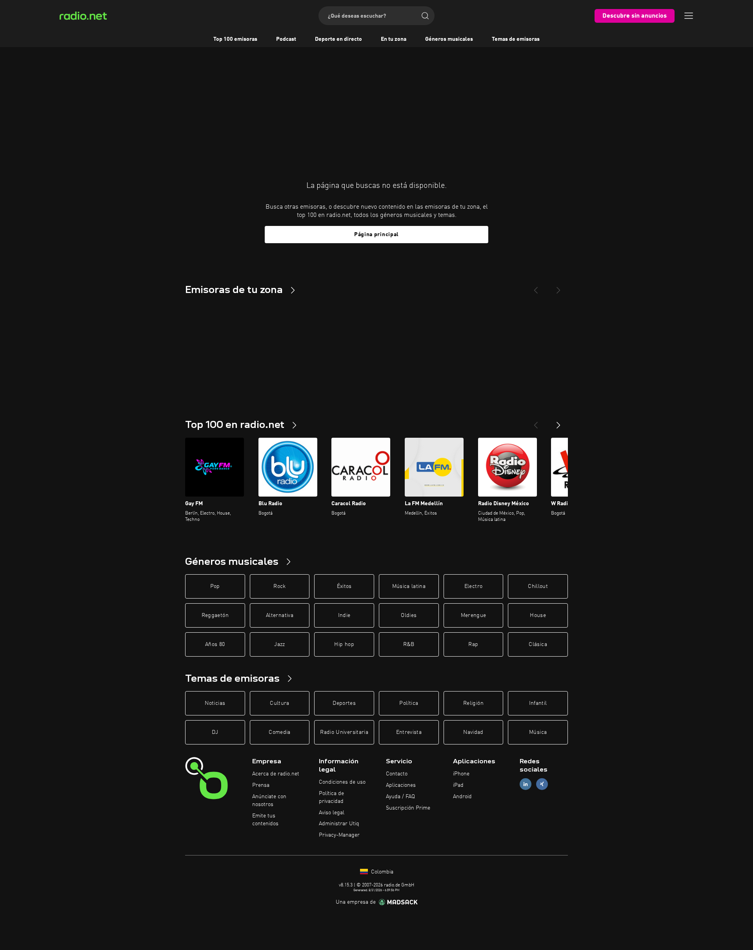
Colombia (381, 872)
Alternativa (279, 615)
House (538, 615)
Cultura (279, 703)
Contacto (396, 774)
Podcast (286, 39)
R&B (409, 644)
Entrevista (409, 732)
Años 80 (215, 644)
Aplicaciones (401, 785)
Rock (279, 586)
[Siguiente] (558, 422)
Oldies (409, 615)
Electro (473, 586)
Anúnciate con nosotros (269, 800)
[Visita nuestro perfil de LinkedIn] (525, 784)
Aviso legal (331, 812)
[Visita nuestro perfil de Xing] (542, 784)
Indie (344, 615)
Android (462, 796)
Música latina (409, 586)
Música (538, 732)
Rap (473, 644)
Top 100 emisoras (235, 39)
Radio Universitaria (344, 732)
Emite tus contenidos (265, 819)
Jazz (279, 644)
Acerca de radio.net (275, 774)
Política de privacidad (331, 797)
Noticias (215, 703)
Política (408, 703)
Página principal (376, 234)
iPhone (461, 774)
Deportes (344, 703)
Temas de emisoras (516, 39)
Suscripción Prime (408, 808)
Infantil (538, 703)
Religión (473, 703)
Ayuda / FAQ (400, 796)
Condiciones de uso (342, 782)
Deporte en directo (338, 39)
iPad (458, 785)
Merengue (473, 615)
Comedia (279, 732)
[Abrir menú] (688, 15)
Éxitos (344, 586)
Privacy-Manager (339, 835)
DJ (215, 732)
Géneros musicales (449, 39)
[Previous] (535, 287)
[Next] (558, 287)
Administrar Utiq (339, 823)
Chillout (538, 586)
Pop (215, 586)
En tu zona (393, 39)
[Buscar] (425, 15)
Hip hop (344, 644)
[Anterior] (535, 422)
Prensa (260, 785)
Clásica (538, 644)
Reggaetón (215, 615)
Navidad (473, 732)
